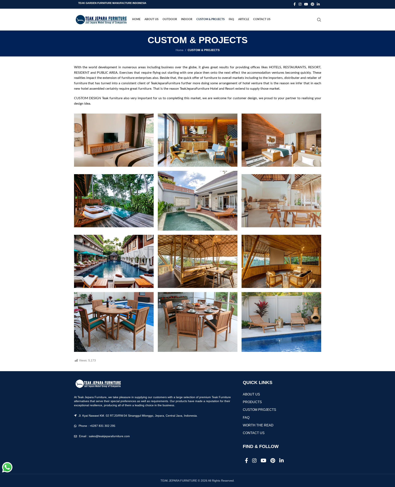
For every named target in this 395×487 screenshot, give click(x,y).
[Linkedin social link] (318, 4)
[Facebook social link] (294, 4)
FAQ (246, 417)
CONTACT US (254, 433)
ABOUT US (251, 394)
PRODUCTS (252, 402)
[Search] (319, 20)
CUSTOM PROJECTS (259, 409)
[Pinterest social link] (312, 4)
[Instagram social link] (300, 4)
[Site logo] (101, 19)
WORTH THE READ (258, 425)
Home (180, 50)
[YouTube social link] (306, 4)
